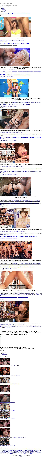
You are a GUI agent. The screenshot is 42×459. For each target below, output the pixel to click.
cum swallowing (7, 450)
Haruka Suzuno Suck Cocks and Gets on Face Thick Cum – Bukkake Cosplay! (10, 375)
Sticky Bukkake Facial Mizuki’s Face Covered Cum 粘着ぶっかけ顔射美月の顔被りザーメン (13, 437)
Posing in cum (11, 233)
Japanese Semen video (33, 293)
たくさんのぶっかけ (22, 452)
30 (7, 327)
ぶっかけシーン (12, 201)
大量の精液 (22, 134)
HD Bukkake (13, 264)
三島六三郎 (26, 201)
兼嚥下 (39, 452)
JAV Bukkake (17, 451)
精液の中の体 (36, 201)
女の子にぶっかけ (27, 134)
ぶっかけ (25, 452)
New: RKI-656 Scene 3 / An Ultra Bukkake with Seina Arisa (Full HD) (15, 43)
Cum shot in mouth (2, 450)
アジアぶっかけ (33, 452)
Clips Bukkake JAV (36, 71)
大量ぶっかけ (27, 294)
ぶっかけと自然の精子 (31, 264)
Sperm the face (36, 451)
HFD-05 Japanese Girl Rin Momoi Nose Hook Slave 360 (7, 445)
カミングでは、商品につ (17, 294)
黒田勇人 (3, 169)
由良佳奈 (36, 294)
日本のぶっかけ (12, 453)
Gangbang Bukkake (26, 450)
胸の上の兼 (40, 326)
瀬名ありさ (37, 134)
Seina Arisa (7, 134)
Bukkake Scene (22, 200)
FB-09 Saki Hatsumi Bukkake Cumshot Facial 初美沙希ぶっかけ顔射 (9, 383)
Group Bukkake (26, 102)
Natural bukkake (29, 451)
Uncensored (3, 11)
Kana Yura (20, 264)
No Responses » (15, 45)
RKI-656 (4, 134)
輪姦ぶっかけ (27, 453)
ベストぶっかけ (21, 326)
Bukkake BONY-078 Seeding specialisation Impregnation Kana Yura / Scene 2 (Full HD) (18, 236)
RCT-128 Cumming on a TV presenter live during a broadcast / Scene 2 (15, 13)
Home (3, 7)
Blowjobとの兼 (19, 263)
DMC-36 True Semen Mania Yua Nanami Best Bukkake (7, 410)
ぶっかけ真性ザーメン (25, 233)
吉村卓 (30, 326)
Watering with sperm (16, 452)
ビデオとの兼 (23, 294)
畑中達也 (32, 326)
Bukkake (3, 8)
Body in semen (23, 71)
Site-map (21, 456)
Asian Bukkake (14, 71)
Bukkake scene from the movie (29, 71)
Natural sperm (32, 451)
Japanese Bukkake (6, 451)
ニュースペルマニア (32, 233)
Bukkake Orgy (18, 200)
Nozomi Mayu (7, 233)
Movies (3, 353)
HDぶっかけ (17, 264)
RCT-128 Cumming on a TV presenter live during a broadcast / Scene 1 (15, 74)
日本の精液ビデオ (32, 294)
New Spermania (2, 233)
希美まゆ (6, 234)
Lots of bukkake (37, 102)
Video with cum (5, 294)
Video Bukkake (7, 326)
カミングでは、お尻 (12, 134)
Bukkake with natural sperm (28, 263)
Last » (9, 327)
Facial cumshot (22, 102)
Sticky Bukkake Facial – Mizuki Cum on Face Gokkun (7, 402)
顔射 (1, 169)
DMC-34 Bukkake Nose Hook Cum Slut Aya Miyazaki (7, 418)
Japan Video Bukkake (31, 102)
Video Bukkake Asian (25, 264)
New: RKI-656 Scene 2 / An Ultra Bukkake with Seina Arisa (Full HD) (15, 104)
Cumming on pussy (34, 263)
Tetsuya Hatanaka (2, 326)
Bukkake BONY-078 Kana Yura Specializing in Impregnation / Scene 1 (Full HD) (17, 266)
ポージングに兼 (37, 233)
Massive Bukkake (25, 451)
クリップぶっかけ (17, 134)
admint (4, 41)
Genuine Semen (4, 264)
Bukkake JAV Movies (6, 3)
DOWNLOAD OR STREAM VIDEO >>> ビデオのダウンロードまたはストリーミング (12, 40)
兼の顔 (29, 201)
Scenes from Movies (4, 10)
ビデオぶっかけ (16, 326)
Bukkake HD (3, 9)
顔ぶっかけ (9, 234)
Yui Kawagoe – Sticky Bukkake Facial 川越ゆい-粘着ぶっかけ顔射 (9, 365)
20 (6, 327)
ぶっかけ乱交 (17, 201)
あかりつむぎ (12, 326)
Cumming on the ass (27, 293)
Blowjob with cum (18, 71)
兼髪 (40, 452)
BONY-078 (22, 263)
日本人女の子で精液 (33, 134)
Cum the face (31, 200)
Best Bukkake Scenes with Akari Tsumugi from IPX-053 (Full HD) (14, 297)
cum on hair (17, 102)
